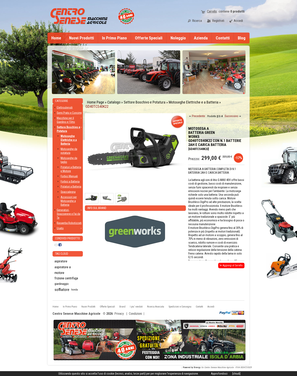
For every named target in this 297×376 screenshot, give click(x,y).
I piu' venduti (136, 306)
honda (74, 289)
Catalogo (113, 102)
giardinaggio (62, 284)
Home (56, 38)
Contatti (223, 38)
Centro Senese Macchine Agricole (76, 314)
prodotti (237, 11)
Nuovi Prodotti (81, 38)
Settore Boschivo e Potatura (144, 102)
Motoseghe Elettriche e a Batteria (193, 102)
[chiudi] (236, 373)
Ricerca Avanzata (155, 306)
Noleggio (178, 38)
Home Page (95, 102)
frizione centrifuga (66, 278)
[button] (197, 116)
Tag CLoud (61, 253)
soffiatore (62, 289)
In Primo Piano (114, 38)
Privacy (119, 314)
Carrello (212, 11)
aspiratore (61, 261)
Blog (241, 38)
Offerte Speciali (148, 38)
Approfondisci (219, 373)
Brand (122, 306)
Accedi (210, 306)
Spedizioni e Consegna (180, 306)
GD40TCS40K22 (96, 106)
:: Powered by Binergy (191, 367)
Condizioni (135, 314)
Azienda (201, 38)
